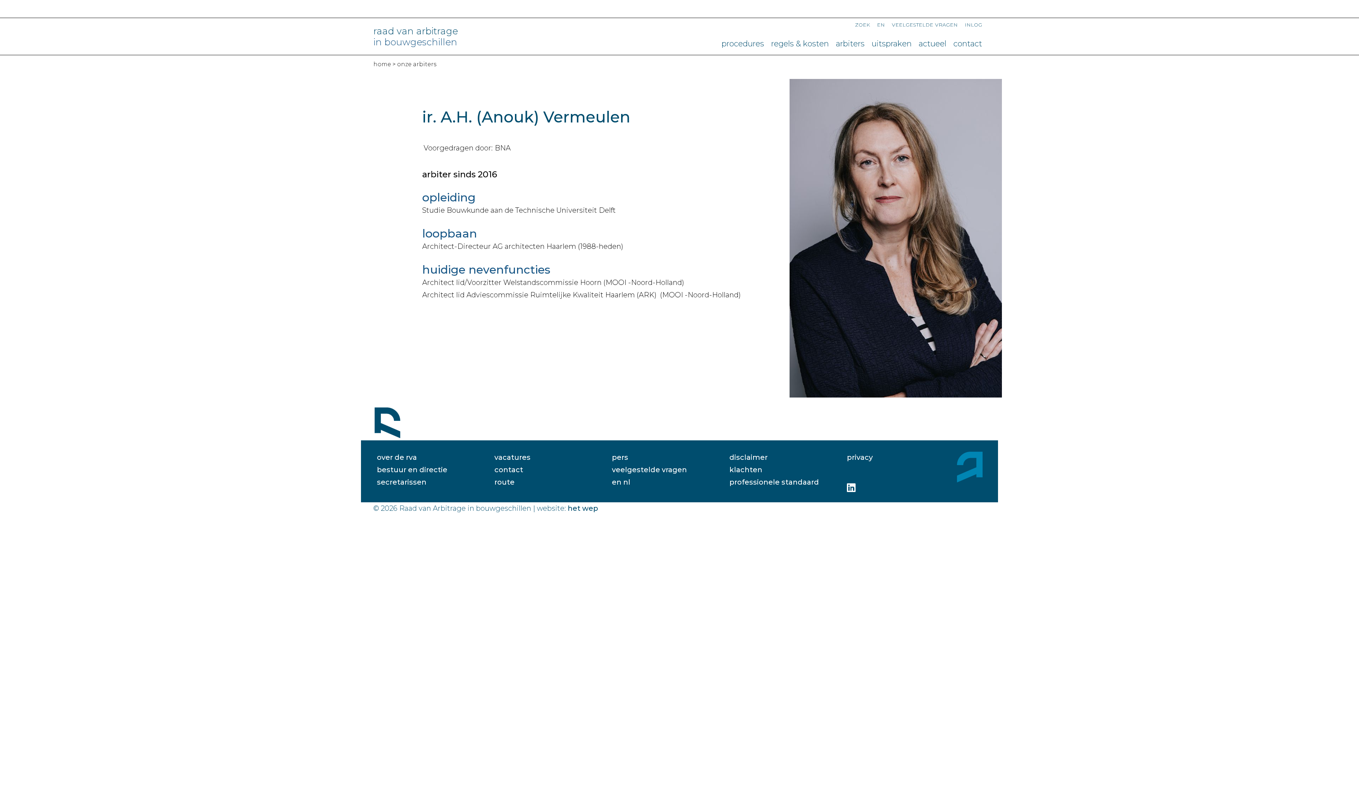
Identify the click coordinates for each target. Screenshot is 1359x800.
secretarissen (401, 482)
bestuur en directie (412, 469)
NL (626, 482)
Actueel (932, 43)
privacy (860, 457)
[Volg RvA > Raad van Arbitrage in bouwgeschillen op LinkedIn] (851, 488)
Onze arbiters (416, 64)
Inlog (973, 24)
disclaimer (748, 457)
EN (881, 24)
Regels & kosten (800, 43)
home (382, 64)
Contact (967, 43)
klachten (745, 469)
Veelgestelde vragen (925, 24)
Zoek (862, 24)
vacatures (512, 457)
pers (620, 457)
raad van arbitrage (415, 37)
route (504, 482)
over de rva (397, 457)
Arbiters (850, 43)
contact (508, 469)
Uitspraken (892, 43)
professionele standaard (774, 482)
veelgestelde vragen (649, 469)
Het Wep (583, 508)
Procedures (743, 43)
